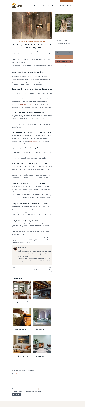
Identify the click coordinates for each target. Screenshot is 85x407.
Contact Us (22, 403)
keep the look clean (33, 141)
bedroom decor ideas (64, 57)
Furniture (56, 5)
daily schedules (38, 195)
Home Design (34, 5)
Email (27, 388)
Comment (14, 373)
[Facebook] (41, 1)
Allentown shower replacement (26, 104)
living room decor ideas (64, 53)
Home (13, 403)
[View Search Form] (72, 5)
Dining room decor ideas (64, 61)
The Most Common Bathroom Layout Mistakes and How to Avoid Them (43, 269)
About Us (17, 403)
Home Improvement (42, 5)
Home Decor (50, 5)
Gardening (68, 5)
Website (41, 388)
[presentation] (22, 290)
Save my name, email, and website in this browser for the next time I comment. (27, 391)
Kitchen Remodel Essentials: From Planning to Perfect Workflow (21, 269)
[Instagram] (43, 1)
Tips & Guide (62, 5)
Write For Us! (34, 403)
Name (13, 388)
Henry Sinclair (22, 247)
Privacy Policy (28, 403)
